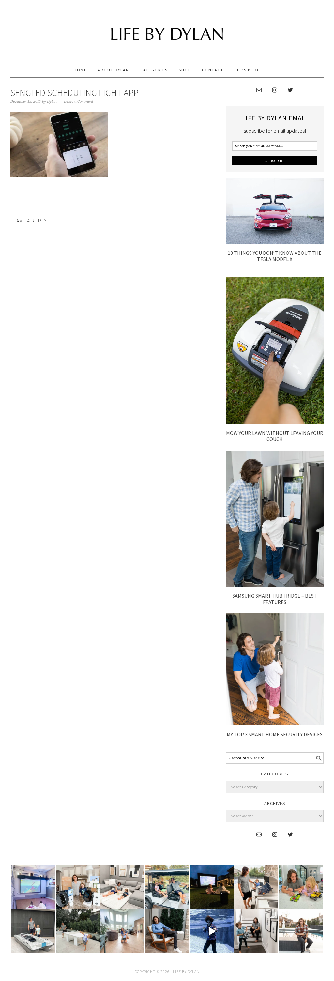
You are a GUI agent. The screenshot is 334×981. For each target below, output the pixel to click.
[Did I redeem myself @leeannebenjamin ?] (212, 931)
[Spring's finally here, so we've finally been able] (78, 931)
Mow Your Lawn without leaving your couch (274, 436)
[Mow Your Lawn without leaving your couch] (275, 421)
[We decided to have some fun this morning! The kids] (212, 887)
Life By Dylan (167, 28)
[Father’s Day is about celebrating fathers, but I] (167, 887)
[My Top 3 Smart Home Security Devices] (275, 723)
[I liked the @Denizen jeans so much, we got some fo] (256, 931)
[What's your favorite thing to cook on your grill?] (256, 887)
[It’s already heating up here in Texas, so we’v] (122, 887)
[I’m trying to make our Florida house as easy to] (78, 887)
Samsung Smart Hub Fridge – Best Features (274, 598)
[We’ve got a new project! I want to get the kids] (33, 931)
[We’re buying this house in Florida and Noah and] (122, 931)
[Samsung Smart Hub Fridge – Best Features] (275, 584)
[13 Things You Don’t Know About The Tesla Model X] (275, 241)
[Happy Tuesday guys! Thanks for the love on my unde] (167, 931)
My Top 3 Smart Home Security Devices (275, 734)
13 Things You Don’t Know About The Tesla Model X (275, 256)
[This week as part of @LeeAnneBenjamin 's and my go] (301, 887)
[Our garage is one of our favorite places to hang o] (33, 887)
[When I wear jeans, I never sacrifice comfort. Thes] (301, 931)
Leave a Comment (78, 102)
